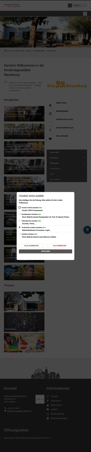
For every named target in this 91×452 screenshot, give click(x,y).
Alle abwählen (59, 246)
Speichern (45, 251)
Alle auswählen (31, 246)
